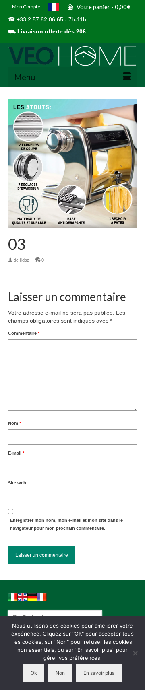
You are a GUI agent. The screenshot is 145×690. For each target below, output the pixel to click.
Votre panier (102, 6)
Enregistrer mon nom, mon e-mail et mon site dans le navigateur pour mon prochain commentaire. (66, 524)
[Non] (135, 653)
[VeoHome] (72, 56)
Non (60, 673)
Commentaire (23, 333)
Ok (34, 673)
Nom (14, 423)
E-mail (16, 453)
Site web (17, 482)
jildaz (24, 259)
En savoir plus (98, 673)
